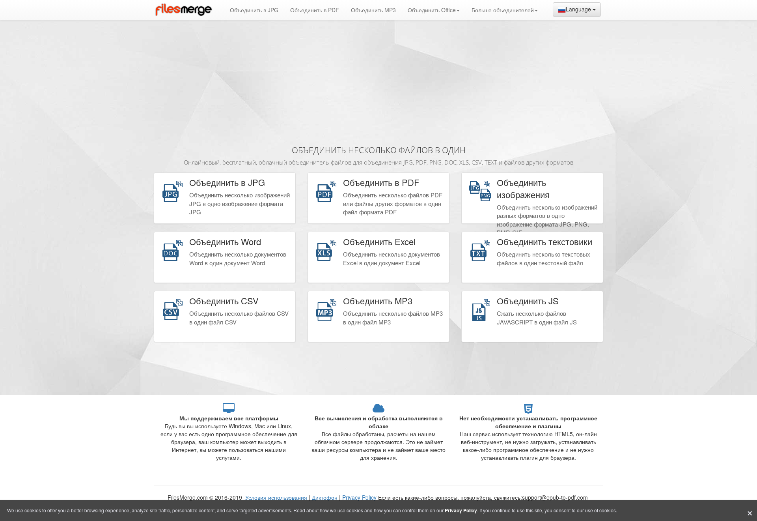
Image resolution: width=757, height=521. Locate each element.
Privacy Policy (359, 497)
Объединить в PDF (314, 10)
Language (579, 9)
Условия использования (277, 497)
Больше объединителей (503, 10)
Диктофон (324, 497)
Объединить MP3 (373, 10)
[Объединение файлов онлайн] (183, 10)
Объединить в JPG (254, 10)
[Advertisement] (378, 79)
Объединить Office (432, 10)
